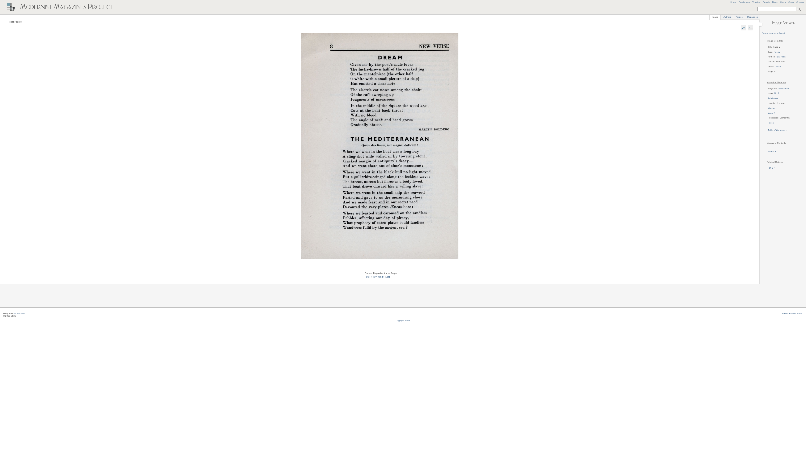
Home (733, 2)
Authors (727, 17)
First (367, 277)
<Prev (374, 277)
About (783, 2)
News (774, 2)
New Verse (784, 88)
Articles (739, 17)
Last (387, 277)
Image (715, 17)
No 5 (776, 93)
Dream (778, 66)
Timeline (756, 2)
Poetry (777, 52)
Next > (381, 277)
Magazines (752, 17)
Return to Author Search (773, 33)
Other (791, 2)
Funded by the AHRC (792, 313)
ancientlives (19, 313)
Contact (800, 2)
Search (766, 2)
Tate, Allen (781, 57)
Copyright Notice (403, 320)
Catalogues (744, 2)
